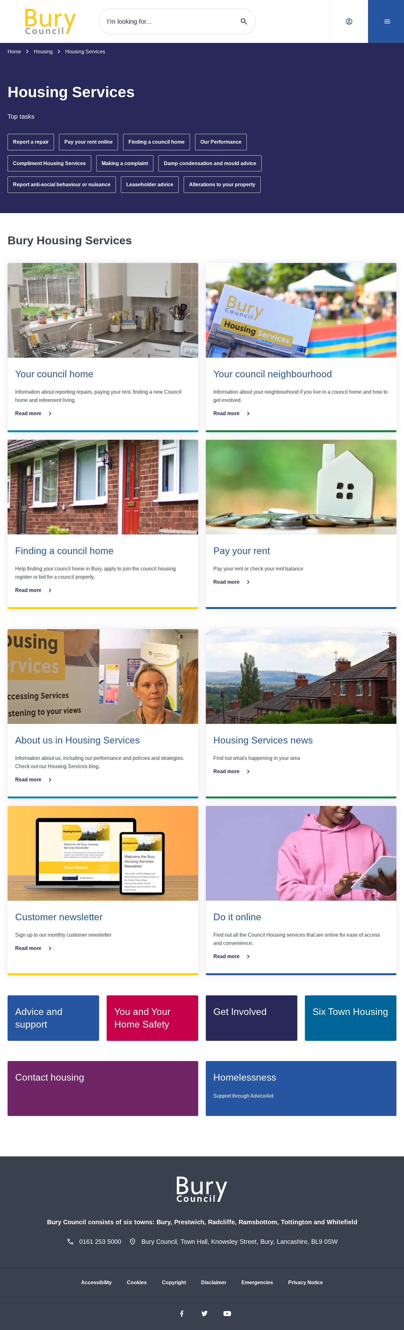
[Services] (386, 21)
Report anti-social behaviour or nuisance (61, 184)
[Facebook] (181, 1313)
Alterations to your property (222, 184)
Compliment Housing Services (49, 163)
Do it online (237, 917)
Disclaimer (213, 1282)
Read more (28, 413)
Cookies (137, 1282)
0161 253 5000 (100, 1241)
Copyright (174, 1282)
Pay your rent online (88, 142)
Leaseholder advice (149, 184)
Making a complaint (125, 163)
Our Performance (220, 142)
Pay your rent (241, 551)
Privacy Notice (305, 1282)
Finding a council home (156, 142)
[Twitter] (204, 1313)
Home (14, 51)
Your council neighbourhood (272, 374)
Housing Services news (263, 740)
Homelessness (244, 1077)
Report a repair (31, 142)
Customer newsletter (59, 917)
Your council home (54, 374)
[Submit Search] (244, 21)
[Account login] (347, 21)
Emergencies (257, 1282)
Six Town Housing (350, 1011)
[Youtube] (227, 1313)
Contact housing (49, 1077)
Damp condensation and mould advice (210, 163)
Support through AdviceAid (243, 1096)
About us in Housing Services (77, 740)
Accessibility (96, 1282)
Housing (43, 51)
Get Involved (240, 1011)
